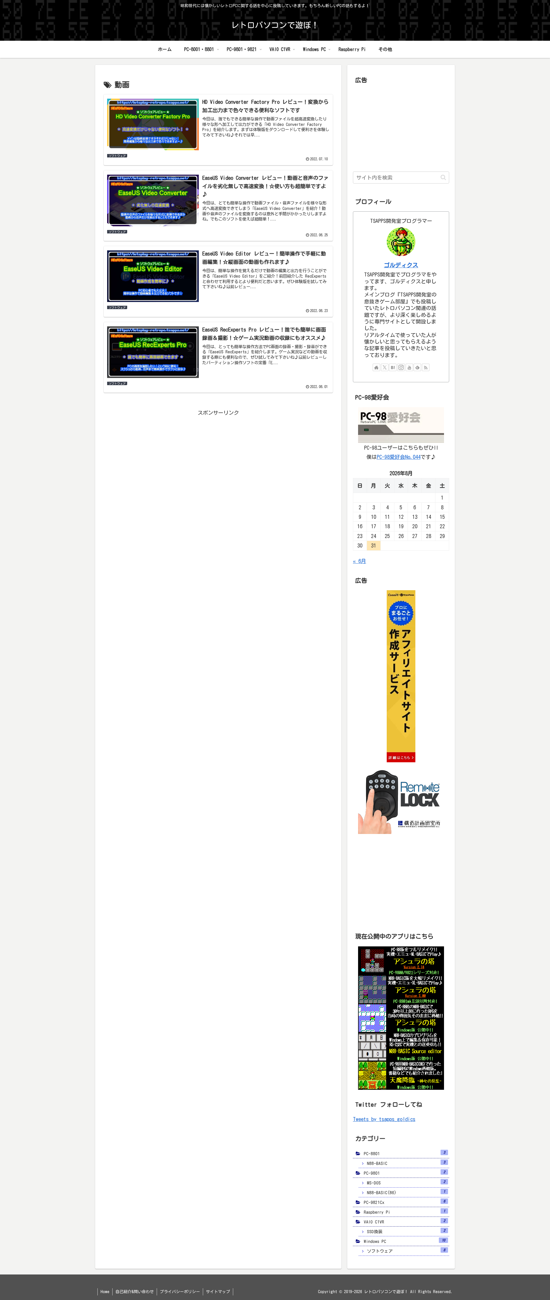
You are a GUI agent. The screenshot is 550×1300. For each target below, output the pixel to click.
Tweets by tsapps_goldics (384, 1119)
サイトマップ (218, 1292)
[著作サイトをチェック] (376, 367)
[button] (443, 177)
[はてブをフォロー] (392, 367)
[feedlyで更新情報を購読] (417, 367)
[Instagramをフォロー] (401, 367)
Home (105, 1292)
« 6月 (359, 561)
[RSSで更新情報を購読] (425, 367)
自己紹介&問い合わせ (134, 1292)
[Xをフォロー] (384, 367)
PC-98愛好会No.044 (399, 456)
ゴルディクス (401, 265)
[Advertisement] (218, 458)
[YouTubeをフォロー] (409, 367)
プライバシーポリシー (180, 1292)
